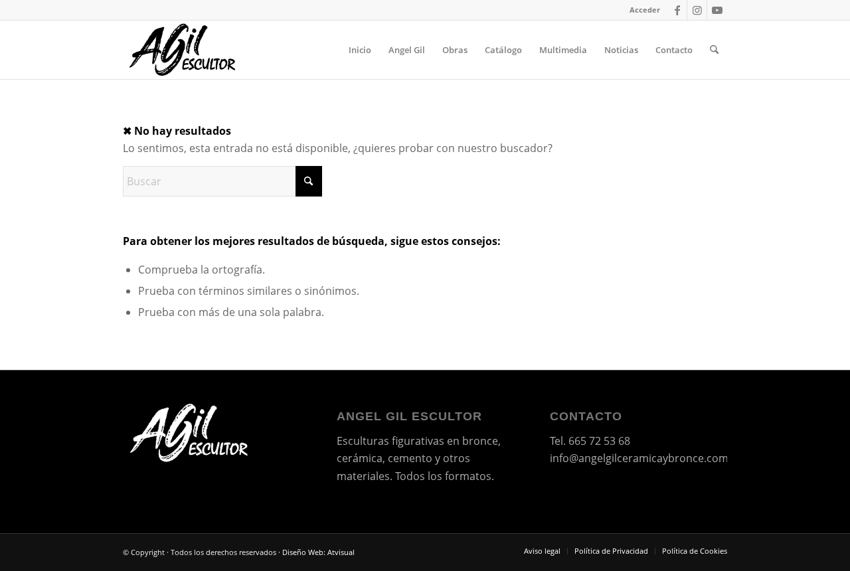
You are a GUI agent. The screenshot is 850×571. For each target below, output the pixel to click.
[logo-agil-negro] (183, 50)
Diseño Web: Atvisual (318, 552)
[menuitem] (641, 10)
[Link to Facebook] (677, 10)
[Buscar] (714, 50)
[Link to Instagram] (697, 10)
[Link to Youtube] (717, 10)
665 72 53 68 (599, 441)
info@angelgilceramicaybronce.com (639, 458)
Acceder (645, 10)
